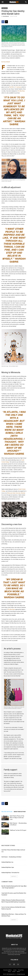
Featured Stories (3, 826)
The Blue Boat (21, 91)
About (9, 971)
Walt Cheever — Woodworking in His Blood (11, 857)
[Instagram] (14, 964)
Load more (13, 876)
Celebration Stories (4, 833)
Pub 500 (11, 87)
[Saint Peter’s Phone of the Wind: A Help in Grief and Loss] (5, 817)
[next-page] (5, 837)
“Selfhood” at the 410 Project (18, 830)
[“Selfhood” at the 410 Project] (5, 832)
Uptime (18, 971)
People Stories (4, 8)
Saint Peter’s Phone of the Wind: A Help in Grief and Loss (17, 817)
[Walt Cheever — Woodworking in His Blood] (5, 824)
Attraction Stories (4, 819)
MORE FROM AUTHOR (20, 811)
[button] (2, 2)
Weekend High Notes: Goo (7, 862)
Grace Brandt (6, 16)
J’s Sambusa (18, 87)
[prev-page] (2, 837)
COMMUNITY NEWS (6, 881)
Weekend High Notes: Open (7, 867)
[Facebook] (2, 21)
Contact (13, 971)
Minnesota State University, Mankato (16, 493)
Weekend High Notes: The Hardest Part (10, 872)
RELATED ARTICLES (6, 811)
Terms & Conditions (7, 970)
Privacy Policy (21, 970)
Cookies (15, 970)
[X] (6, 21)
